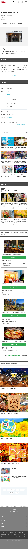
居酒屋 (12, 492)
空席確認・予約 (14, 257)
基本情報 (3, 82)
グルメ (22, 489)
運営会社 (25, 536)
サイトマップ (5, 532)
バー (17, 492)
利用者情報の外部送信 (5, 534)
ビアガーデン (18, 355)
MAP (8, 94)
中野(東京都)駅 (11, 489)
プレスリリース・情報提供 (12, 536)
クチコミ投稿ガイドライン (16, 534)
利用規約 (11, 532)
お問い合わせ (3, 536)
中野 (5, 489)
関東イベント (19, 506)
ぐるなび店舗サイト (10, 117)
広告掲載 (20, 536)
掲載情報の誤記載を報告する (22, 124)
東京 (17, 489)
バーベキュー (11, 355)
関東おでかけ (13, 506)
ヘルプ (24, 534)
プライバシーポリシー (19, 532)
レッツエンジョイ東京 (5, 506)
